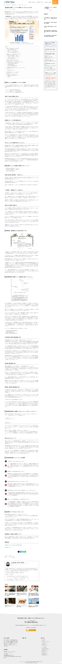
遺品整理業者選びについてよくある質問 (12, 72)
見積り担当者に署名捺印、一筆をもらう (13, 55)
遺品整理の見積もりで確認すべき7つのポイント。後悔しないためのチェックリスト (22, 594)
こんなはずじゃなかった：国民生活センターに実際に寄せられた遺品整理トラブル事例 (22, 43)
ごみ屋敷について (44, 642)
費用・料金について (45, 651)
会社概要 (50, 2)
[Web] (11, 565)
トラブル (10, 557)
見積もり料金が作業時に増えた (12, 49)
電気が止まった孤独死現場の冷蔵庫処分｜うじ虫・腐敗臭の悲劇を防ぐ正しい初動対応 (10, 594)
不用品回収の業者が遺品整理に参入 (13, 63)
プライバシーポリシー (23, 661)
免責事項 (27, 661)
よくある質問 (46, 2)
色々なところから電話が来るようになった (14, 52)
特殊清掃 (30, 2)
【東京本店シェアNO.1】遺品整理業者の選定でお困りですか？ (33, 606)
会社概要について (8, 547)
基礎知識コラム (44, 644)
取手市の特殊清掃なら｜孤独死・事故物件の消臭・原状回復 (50, 23)
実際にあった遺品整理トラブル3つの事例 (13, 48)
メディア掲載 (44, 647)
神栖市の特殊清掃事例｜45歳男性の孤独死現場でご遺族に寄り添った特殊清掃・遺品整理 (50, 31)
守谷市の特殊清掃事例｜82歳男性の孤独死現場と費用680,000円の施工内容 (50, 36)
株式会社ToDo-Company (33, 662)
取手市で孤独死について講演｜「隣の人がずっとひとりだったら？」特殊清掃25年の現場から (50, 18)
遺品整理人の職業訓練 (32, 661)
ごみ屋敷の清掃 (38, 2)
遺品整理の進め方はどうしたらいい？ (10, 606)
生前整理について (44, 650)
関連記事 (9, 76)
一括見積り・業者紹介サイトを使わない (13, 56)
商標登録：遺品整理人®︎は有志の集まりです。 (13, 60)
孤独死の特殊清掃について (46, 648)
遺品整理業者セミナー (45, 654)
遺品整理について (44, 653)
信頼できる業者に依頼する (11, 58)
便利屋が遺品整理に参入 (11, 64)
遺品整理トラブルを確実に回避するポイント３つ (14, 54)
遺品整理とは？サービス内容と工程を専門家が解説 (13, 544)
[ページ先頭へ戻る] (28, 630)
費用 (42, 2)
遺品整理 (33, 2)
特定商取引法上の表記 (39, 661)
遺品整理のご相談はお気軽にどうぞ (13, 75)
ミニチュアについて (45, 645)
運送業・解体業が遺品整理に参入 (12, 65)
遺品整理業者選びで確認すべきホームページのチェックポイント (16, 67)
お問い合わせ (55, 2)
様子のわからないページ (11, 70)
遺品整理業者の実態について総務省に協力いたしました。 (15, 61)
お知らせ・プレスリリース (46, 641)
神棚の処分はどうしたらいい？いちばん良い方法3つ (22, 606)
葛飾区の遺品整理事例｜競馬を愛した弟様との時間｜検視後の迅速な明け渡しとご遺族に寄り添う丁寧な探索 (33, 595)
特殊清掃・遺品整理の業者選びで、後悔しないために (50, 27)
